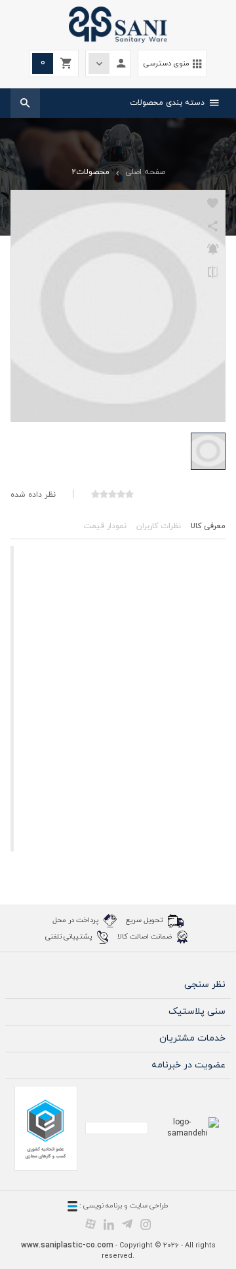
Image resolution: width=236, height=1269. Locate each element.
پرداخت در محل (76, 919)
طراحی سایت (149, 1205)
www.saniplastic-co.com (67, 1245)
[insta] (145, 1224)
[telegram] (127, 1224)
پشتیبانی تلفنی (69, 936)
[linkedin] (109, 1224)
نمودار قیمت (105, 526)
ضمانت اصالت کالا (145, 936)
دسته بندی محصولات (174, 103)
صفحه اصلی (145, 172)
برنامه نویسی (101, 1205)
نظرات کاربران (158, 526)
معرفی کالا (208, 526)
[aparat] (90, 1224)
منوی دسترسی (172, 64)
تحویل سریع (145, 919)
